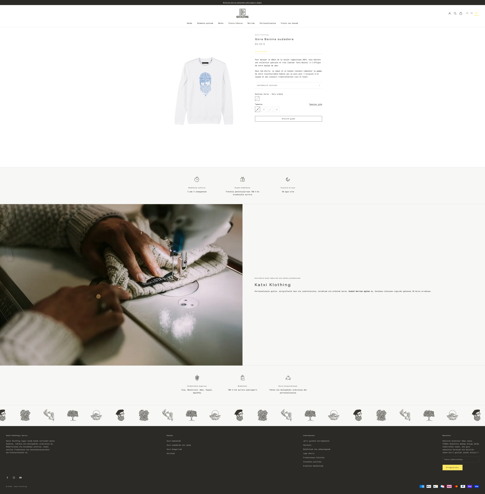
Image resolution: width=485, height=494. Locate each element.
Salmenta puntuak (205, 23)
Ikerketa (307, 445)
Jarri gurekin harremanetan (316, 441)
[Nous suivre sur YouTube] (20, 477)
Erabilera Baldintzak (313, 466)
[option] (467, 13)
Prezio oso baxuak (289, 23)
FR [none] (467, 13)
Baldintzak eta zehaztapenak (316, 449)
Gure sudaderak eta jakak (179, 445)
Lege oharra (308, 453)
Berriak (251, 23)
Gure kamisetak (174, 441)
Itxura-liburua (235, 23)
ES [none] (472, 13)
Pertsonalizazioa (268, 23)
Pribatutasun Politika (313, 457)
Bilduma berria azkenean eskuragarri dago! (242, 2)
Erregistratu (452, 467)
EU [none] (476, 13)
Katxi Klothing (262, 35)
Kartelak (171, 453)
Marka (220, 23)
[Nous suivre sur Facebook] (7, 477)
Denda (189, 23)
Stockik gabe (288, 119)
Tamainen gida (315, 104)
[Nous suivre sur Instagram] (14, 477)
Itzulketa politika (312, 461)
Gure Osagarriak (174, 449)
